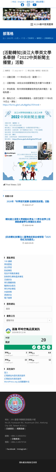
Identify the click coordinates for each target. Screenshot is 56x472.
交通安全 (8, 279)
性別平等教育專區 (11, 273)
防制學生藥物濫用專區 (13, 276)
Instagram (21, 449)
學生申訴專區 (10, 288)
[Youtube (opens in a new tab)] (33, 4)
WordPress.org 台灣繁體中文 (16, 381)
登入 (6, 372)
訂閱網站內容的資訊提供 (14, 375)
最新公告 (30, 1)
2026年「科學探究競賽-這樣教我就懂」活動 (28, 201)
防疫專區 (8, 270)
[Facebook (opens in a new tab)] (22, 4)
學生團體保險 (10, 282)
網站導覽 (40, 1)
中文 (14, 1)
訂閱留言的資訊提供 (12, 378)
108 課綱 (8, 261)
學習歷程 (8, 264)
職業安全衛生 (10, 285)
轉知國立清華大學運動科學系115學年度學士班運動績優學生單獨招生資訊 (27, 220)
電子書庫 (8, 297)
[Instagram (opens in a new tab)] (28, 4)
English (21, 1)
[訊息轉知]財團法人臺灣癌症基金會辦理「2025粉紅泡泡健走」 (28, 238)
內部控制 (8, 291)
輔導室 (7, 71)
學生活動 (31, 71)
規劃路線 (20, 428)
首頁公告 (45, 71)
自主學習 (8, 267)
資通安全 (8, 294)
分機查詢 (15, 438)
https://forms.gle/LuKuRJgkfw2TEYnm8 (21, 104)
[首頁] (3, 38)
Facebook (11, 449)
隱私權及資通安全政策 (28, 462)
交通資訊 (10, 428)
